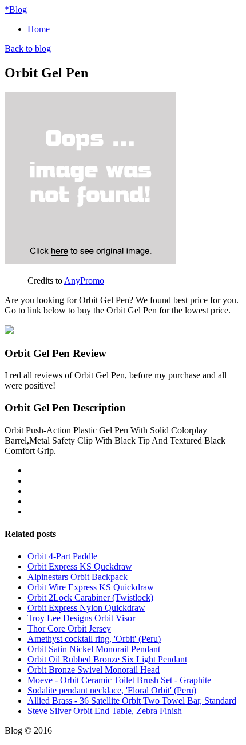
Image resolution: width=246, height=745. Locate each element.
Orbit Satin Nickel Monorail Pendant (93, 649)
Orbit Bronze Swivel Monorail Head (93, 670)
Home (38, 29)
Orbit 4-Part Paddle (62, 556)
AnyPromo (84, 280)
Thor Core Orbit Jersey (69, 628)
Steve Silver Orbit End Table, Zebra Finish (104, 711)
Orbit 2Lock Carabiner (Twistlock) (90, 597)
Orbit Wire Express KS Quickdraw (90, 587)
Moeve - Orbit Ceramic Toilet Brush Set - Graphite (119, 680)
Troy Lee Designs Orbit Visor (81, 618)
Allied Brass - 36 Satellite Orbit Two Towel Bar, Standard (131, 700)
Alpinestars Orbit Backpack (77, 577)
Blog (16, 9)
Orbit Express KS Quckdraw (79, 566)
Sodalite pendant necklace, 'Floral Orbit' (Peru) (111, 690)
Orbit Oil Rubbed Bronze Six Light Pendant (107, 659)
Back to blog (28, 48)
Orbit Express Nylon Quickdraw (86, 608)
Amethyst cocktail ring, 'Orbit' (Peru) (94, 639)
